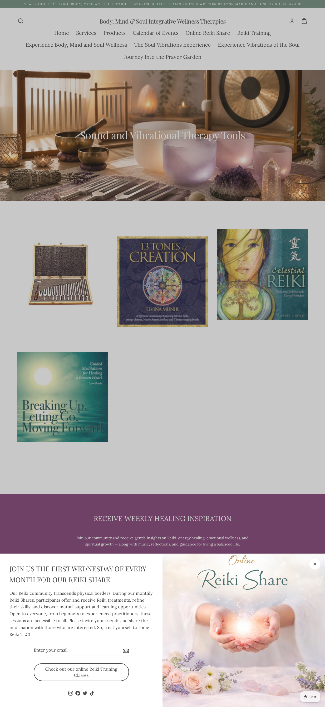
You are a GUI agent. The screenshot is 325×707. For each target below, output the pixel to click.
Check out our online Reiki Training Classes (81, 672)
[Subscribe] (125, 650)
